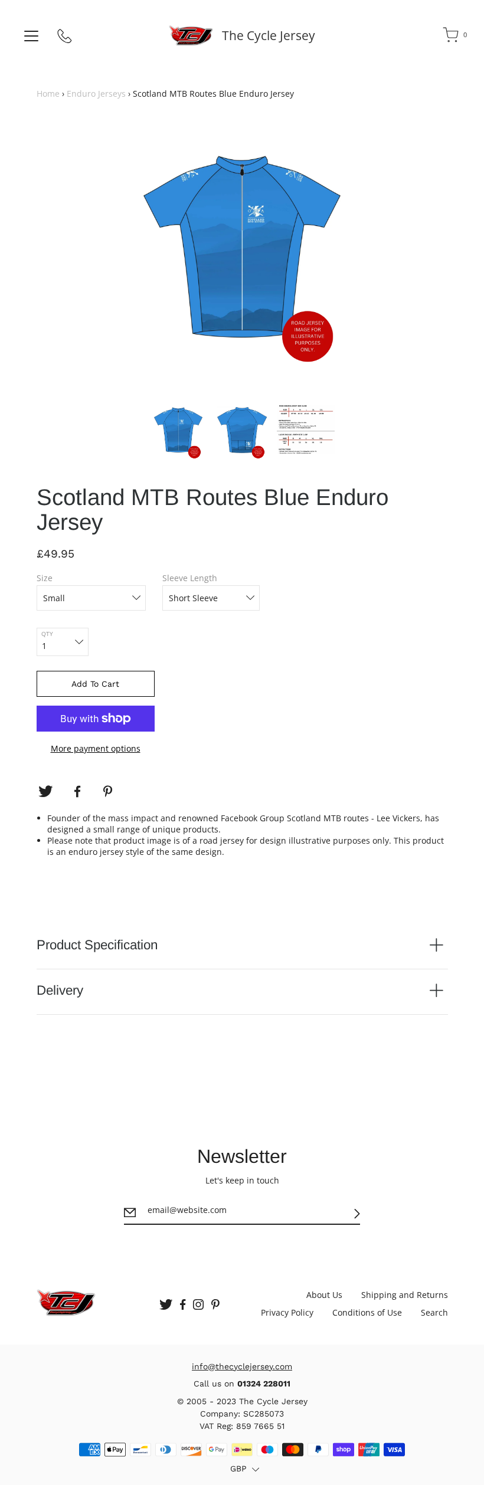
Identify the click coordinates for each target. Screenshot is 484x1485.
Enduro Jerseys (96, 93)
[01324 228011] (65, 38)
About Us (324, 1294)
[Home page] (191, 35)
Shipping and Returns (404, 1294)
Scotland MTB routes (329, 818)
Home (48, 93)
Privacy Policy (287, 1312)
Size (45, 577)
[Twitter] (45, 792)
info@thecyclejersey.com (242, 1366)
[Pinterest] (109, 792)
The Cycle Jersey (268, 35)
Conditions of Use (367, 1312)
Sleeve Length (189, 577)
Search (434, 1312)
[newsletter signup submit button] (357, 1214)
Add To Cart (95, 684)
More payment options (95, 748)
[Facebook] (77, 792)
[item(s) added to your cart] (451, 37)
